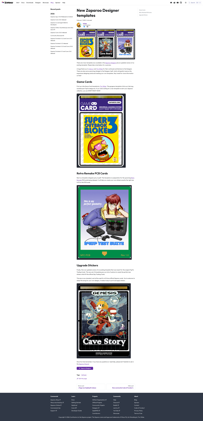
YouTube (115, 410)
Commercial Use (55, 408)
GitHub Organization (98, 400)
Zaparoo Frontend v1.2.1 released (59, 43)
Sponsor (57, 2)
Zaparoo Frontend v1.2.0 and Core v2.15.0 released (62, 47)
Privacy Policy (138, 410)
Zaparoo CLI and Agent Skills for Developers (59, 23)
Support (53, 410)
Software (83, 375)
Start (17, 2)
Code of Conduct (139, 408)
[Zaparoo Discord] (171, 2)
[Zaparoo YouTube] (177, 2)
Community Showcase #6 (57, 35)
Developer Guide (76, 410)
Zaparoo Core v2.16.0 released (59, 32)
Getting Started (76, 402)
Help (63, 2)
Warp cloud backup (56, 402)
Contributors (96, 413)
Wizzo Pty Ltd (125, 417)
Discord (115, 402)
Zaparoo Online (55, 405)
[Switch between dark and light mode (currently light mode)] (185, 2)
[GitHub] (87, 26)
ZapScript (74, 405)
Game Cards (142, 10)
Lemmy (115, 408)
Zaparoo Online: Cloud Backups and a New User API (62, 28)
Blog (52, 2)
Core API (74, 408)
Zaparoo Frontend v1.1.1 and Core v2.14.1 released (61, 52)
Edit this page (83, 378)
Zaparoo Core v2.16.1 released (58, 20)
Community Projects (98, 405)
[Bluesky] (84, 26)
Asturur (91, 69)
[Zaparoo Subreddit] (174, 2)
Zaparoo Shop (55, 400)
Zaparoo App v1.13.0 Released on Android (62, 16)
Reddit (115, 405)
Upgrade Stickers (143, 15)
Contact (136, 405)
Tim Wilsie (99, 69)
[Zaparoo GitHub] (180, 2)
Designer (38, 2)
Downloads (29, 2)
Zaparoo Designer (110, 63)
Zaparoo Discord (84, 364)
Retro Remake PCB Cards (145, 12)
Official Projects (97, 402)
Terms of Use (138, 413)
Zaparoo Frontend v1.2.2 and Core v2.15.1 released (61, 39)
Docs (22, 2)
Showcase (46, 2)
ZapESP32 (95, 410)
